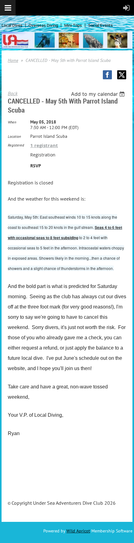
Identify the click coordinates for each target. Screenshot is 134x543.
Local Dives (12, 25)
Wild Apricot (78, 531)
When (12, 122)
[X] (121, 74)
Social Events (100, 25)
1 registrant (44, 145)
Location (14, 136)
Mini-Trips (73, 25)
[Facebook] (107, 74)
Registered (16, 145)
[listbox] (98, 94)
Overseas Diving (43, 25)
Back (12, 93)
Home (13, 60)
